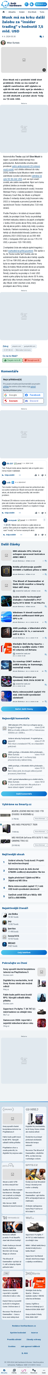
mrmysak (12, 520)
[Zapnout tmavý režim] (32, 4)
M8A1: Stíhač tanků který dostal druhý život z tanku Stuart (35, 1248)
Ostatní (22, 12)
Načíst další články (24, 709)
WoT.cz (6, 1015)
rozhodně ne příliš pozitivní (20, 251)
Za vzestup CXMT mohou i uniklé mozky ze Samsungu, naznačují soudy (28, 664)
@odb (8, 525)
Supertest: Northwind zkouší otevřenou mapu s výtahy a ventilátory (35, 1259)
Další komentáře (24, 794)
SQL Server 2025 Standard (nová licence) (12, 1204)
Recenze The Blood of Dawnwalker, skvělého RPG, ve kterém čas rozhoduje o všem (35, 1154)
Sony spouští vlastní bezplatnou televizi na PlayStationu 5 (19, 970)
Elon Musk (32, 12)
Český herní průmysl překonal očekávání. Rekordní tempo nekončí (34, 1141)
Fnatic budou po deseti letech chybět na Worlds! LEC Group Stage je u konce (12, 1249)
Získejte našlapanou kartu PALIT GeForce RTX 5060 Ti (34, 1209)
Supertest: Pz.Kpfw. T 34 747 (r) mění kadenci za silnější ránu (19, 1010)
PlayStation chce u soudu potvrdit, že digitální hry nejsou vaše (12, 1150)
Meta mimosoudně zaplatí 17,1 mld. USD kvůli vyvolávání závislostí (29, 695)
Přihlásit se (41, 4)
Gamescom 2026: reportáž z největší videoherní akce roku (18, 1021)
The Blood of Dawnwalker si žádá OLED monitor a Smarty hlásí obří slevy (28, 584)
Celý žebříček (24, 952)
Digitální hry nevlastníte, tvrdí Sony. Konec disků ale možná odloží (18, 983)
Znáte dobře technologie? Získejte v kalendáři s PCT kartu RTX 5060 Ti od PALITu (29, 600)
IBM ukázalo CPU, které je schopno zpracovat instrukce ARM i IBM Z (29, 554)
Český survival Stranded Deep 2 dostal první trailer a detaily (35, 1184)
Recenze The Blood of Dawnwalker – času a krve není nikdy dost (12, 1314)
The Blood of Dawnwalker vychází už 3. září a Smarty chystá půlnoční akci (12, 1263)
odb (8, 483)
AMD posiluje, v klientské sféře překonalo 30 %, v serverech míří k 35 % (29, 631)
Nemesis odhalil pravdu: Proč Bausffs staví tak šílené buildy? (12, 1237)
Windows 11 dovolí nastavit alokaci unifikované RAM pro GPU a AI (28, 615)
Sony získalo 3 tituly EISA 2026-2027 (33, 1315)
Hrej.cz (6, 989)
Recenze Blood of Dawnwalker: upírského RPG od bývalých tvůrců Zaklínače (35, 1197)
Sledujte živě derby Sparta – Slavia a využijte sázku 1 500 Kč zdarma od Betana (28, 647)
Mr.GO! (10, 464)
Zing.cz (6, 1026)
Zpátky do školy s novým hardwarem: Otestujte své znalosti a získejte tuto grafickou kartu (12, 1194)
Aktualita (11, 12)
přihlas (6, 386)
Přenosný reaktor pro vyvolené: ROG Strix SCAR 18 (28, 678)
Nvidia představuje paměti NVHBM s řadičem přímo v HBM (30, 568)
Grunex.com (8, 975)
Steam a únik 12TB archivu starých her (10, 1183)
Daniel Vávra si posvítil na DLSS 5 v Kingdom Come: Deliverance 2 (12, 1304)
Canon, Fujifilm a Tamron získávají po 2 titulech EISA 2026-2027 (35, 1306)
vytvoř (33, 386)
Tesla (42, 12)
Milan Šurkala (13, 43)
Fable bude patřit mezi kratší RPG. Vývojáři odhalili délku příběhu (17, 997)
